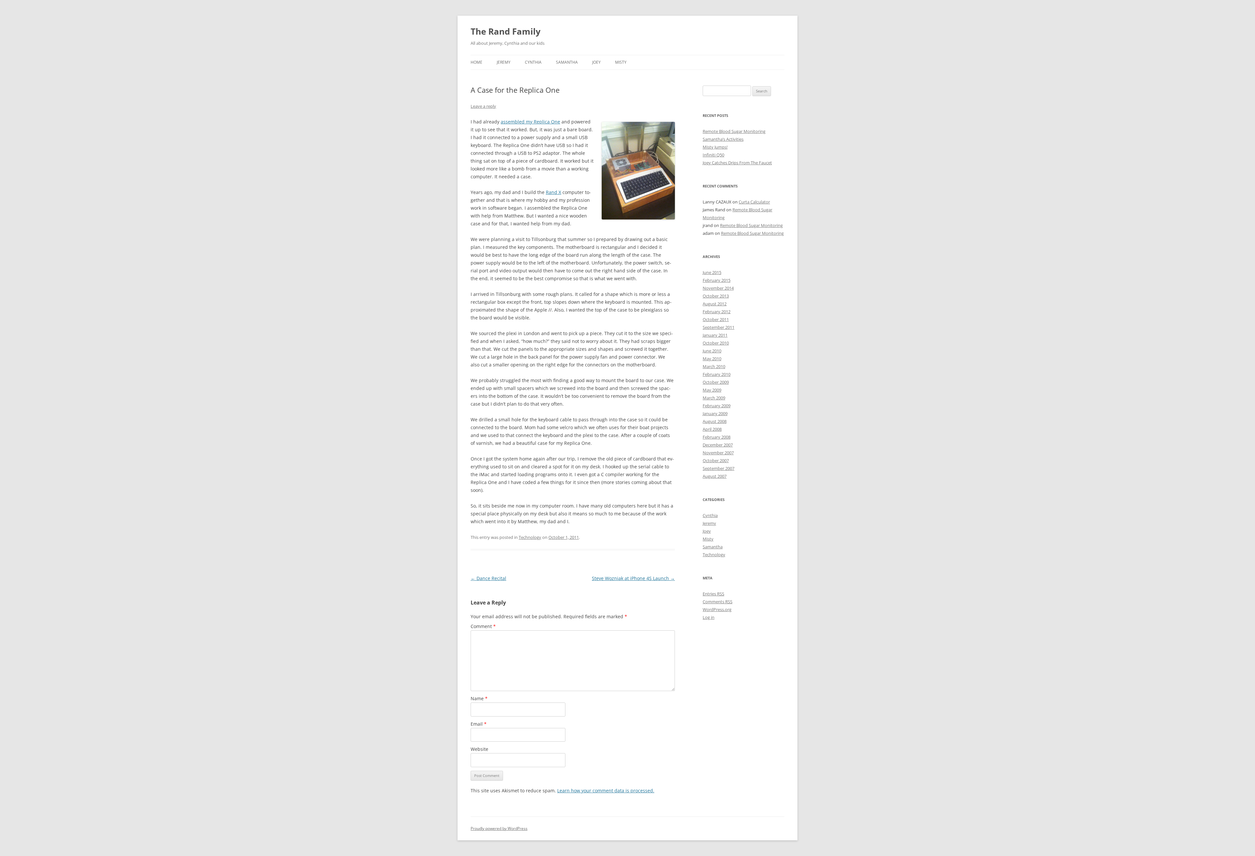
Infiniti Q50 (713, 155)
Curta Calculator (754, 202)
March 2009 (714, 398)
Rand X (553, 192)
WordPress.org (717, 609)
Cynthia (533, 62)
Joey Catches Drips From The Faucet (737, 163)
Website (479, 749)
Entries (713, 594)
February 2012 (716, 312)
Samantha (567, 62)
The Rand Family (506, 31)
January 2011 (715, 335)
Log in (708, 617)
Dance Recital (488, 578)
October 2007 (716, 460)
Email (479, 724)
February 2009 (716, 406)
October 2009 (716, 382)
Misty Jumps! (715, 147)
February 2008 (716, 437)
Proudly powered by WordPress (499, 828)
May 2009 (712, 390)
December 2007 (718, 445)
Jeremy (503, 62)
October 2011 (716, 319)
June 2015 (712, 272)
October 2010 (716, 343)
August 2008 (715, 421)
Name (479, 698)
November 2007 (718, 453)
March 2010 (714, 366)
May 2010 (712, 359)
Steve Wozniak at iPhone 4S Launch (633, 578)
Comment (483, 626)
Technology (530, 537)
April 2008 (712, 429)
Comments (717, 602)
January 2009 (715, 413)
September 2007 (718, 468)
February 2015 (716, 280)
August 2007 (715, 476)
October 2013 (716, 296)
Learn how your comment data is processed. (605, 790)
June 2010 (712, 351)
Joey (596, 62)
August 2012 (715, 304)
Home (476, 62)
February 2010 (716, 374)
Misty (621, 62)
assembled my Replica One (530, 122)
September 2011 (718, 327)
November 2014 (718, 288)
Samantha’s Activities (723, 139)
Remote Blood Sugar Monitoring (734, 131)
